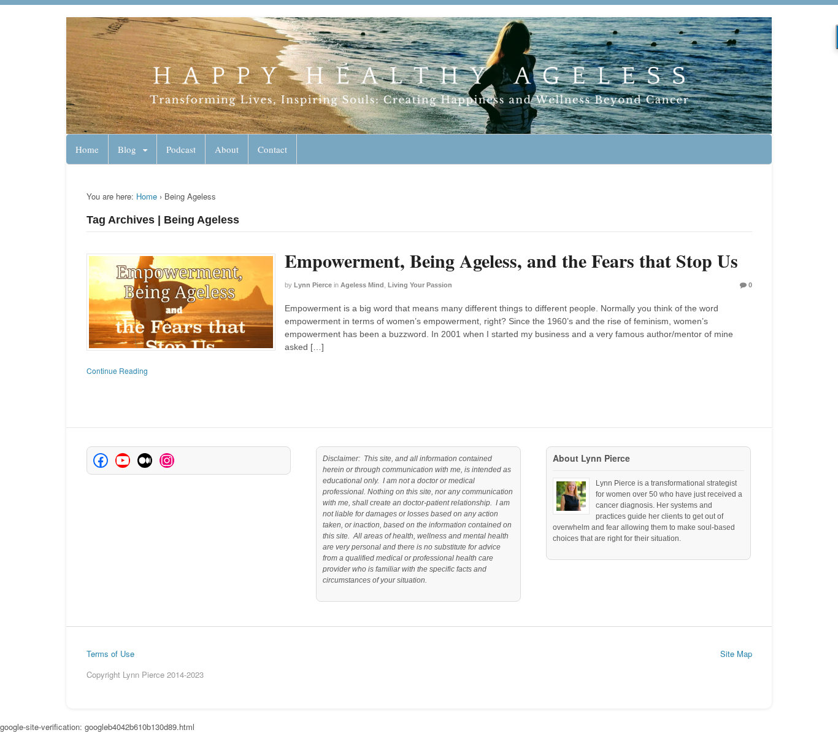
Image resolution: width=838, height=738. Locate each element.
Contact (272, 149)
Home (87, 149)
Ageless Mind (362, 285)
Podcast (181, 149)
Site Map (736, 653)
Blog (127, 149)
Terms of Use (110, 653)
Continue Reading (117, 370)
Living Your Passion (420, 285)
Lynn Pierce (313, 285)
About (227, 149)
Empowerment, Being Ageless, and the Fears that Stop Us (511, 260)
